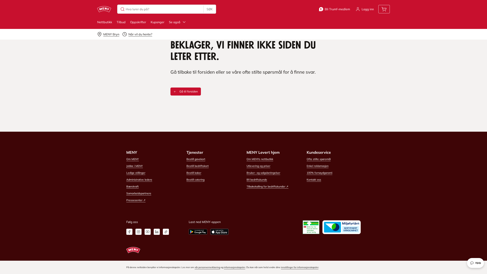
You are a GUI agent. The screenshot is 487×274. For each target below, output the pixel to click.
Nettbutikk (104, 22)
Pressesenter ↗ (136, 200)
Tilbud (121, 22)
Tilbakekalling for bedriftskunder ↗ (267, 186)
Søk (210, 9)
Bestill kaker (193, 172)
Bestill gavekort (195, 159)
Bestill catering (195, 179)
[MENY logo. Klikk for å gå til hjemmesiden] (104, 9)
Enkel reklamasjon (318, 166)
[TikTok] (166, 232)
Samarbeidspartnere (138, 193)
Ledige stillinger (135, 172)
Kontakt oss (314, 179)
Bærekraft (132, 186)
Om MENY (132, 159)
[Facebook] (129, 232)
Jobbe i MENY (134, 166)
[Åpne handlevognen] (384, 9)
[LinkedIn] (157, 232)
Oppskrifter (138, 22)
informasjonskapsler (234, 267)
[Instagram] (138, 232)
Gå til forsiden (188, 91)
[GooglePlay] (198, 232)
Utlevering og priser (258, 166)
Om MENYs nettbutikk (260, 159)
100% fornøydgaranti (319, 172)
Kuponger (157, 22)
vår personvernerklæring (207, 267)
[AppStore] (219, 232)
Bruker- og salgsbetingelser (263, 172)
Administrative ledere (139, 179)
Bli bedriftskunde (257, 179)
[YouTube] (148, 232)
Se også (174, 22)
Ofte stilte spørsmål (319, 159)
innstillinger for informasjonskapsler (299, 267)
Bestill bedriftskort (197, 166)
